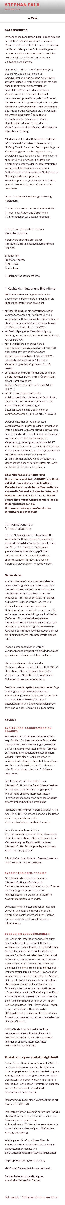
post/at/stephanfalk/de (26, 275)
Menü (34, 18)
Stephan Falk (22, 4)
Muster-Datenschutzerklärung (22, 1176)
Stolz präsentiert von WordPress (40, 1197)
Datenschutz (12, 1197)
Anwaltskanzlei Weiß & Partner (22, 1180)
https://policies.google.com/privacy (25, 1160)
